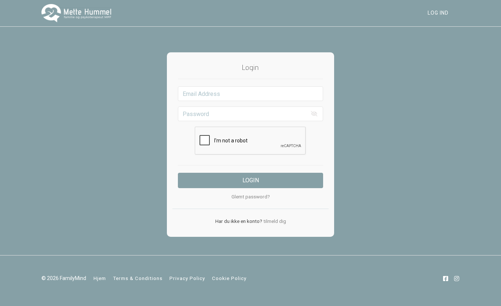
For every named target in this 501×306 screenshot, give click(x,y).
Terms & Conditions (137, 278)
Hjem (100, 278)
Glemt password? (250, 196)
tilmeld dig (274, 221)
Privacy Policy (187, 278)
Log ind (438, 13)
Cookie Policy (229, 278)
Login (250, 180)
